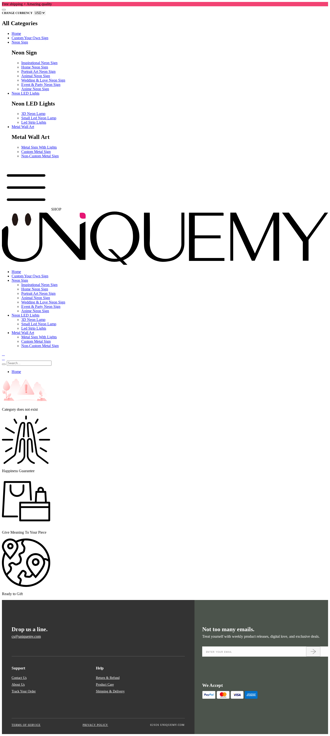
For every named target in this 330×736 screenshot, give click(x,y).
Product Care (105, 684)
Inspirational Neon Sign (39, 63)
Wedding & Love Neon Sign (43, 80)
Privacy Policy (95, 724)
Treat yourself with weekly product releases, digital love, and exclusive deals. (261, 636)
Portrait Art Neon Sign (38, 71)
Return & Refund (108, 678)
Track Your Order (24, 691)
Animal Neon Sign (35, 76)
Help (100, 668)
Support (18, 668)
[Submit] (313, 651)
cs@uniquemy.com (26, 636)
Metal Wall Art (23, 127)
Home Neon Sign (34, 67)
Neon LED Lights (25, 93)
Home (16, 33)
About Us (18, 684)
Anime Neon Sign (35, 89)
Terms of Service (26, 724)
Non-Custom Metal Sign (40, 156)
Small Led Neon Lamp (38, 118)
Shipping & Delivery (110, 691)
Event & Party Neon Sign (40, 85)
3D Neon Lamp (33, 114)
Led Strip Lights (33, 122)
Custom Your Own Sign (30, 38)
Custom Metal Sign (36, 152)
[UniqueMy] (165, 263)
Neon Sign (20, 42)
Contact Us (19, 678)
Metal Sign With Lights (39, 147)
